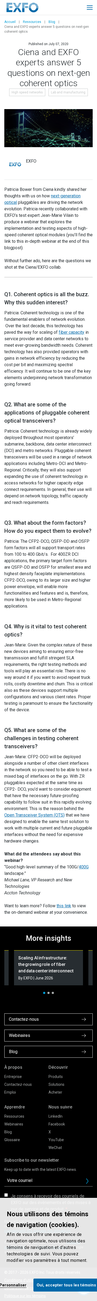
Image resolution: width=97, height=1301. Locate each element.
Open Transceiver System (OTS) (34, 815)
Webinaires (13, 1124)
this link (64, 905)
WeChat (55, 1147)
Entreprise (13, 1076)
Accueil (10, 22)
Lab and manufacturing (68, 92)
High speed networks (27, 92)
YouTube (56, 1140)
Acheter (55, 1092)
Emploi (10, 1092)
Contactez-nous (18, 1084)
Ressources (32, 22)
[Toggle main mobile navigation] (89, 7)
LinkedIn (55, 1116)
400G (84, 866)
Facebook (56, 1124)
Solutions (56, 1084)
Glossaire (12, 1140)
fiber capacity (71, 332)
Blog (51, 22)
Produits (55, 1076)
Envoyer (87, 1181)
